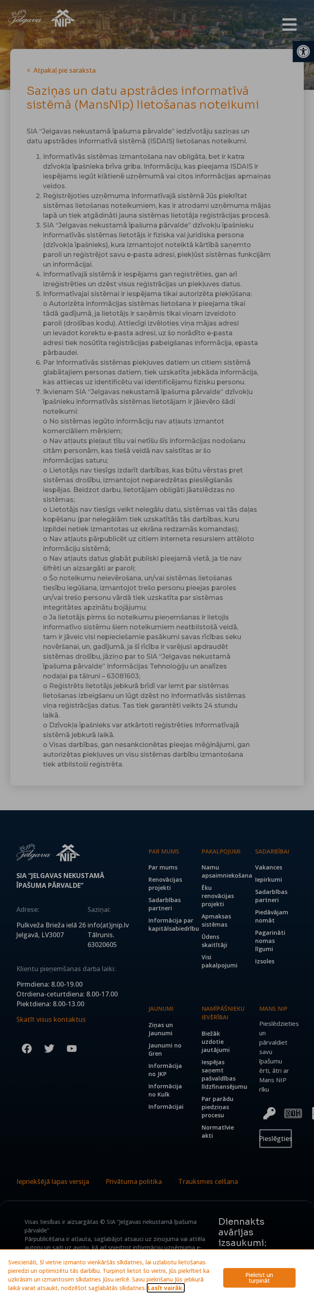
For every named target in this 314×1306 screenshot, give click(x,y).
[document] (157, 653)
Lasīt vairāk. (166, 1288)
